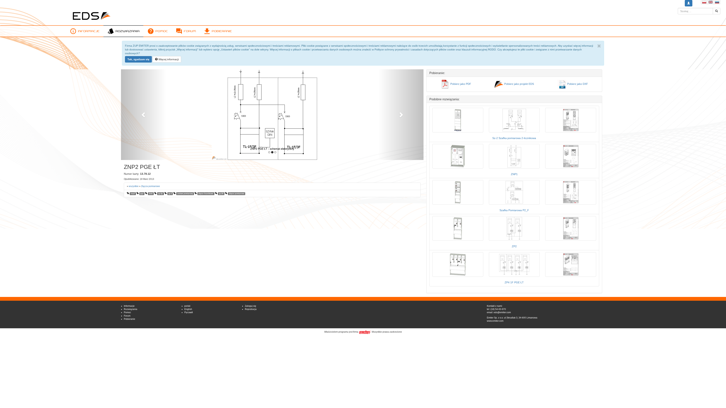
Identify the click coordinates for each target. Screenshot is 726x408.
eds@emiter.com (502, 312)
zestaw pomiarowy (185, 194)
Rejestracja (251, 309)
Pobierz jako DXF (577, 83)
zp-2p (160, 194)
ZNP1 (514, 174)
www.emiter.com (495, 321)
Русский (188, 312)
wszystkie (134, 186)
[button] (143, 114)
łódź (151, 194)
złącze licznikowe (205, 194)
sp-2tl (221, 194)
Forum (190, 31)
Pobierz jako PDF (460, 83)
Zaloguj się (250, 306)
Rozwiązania (128, 31)
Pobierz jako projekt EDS (518, 83)
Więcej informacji (168, 59)
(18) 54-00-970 (498, 309)
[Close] (599, 46)
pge (141, 194)
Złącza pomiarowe (150, 186)
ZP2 (514, 246)
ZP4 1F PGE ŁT (514, 282)
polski (187, 306)
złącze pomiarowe (236, 194)
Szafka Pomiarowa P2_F (514, 210)
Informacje (89, 31)
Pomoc (161, 31)
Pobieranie (222, 31)
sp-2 (170, 194)
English (188, 309)
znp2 (133, 194)
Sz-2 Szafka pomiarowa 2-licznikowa (514, 138)
